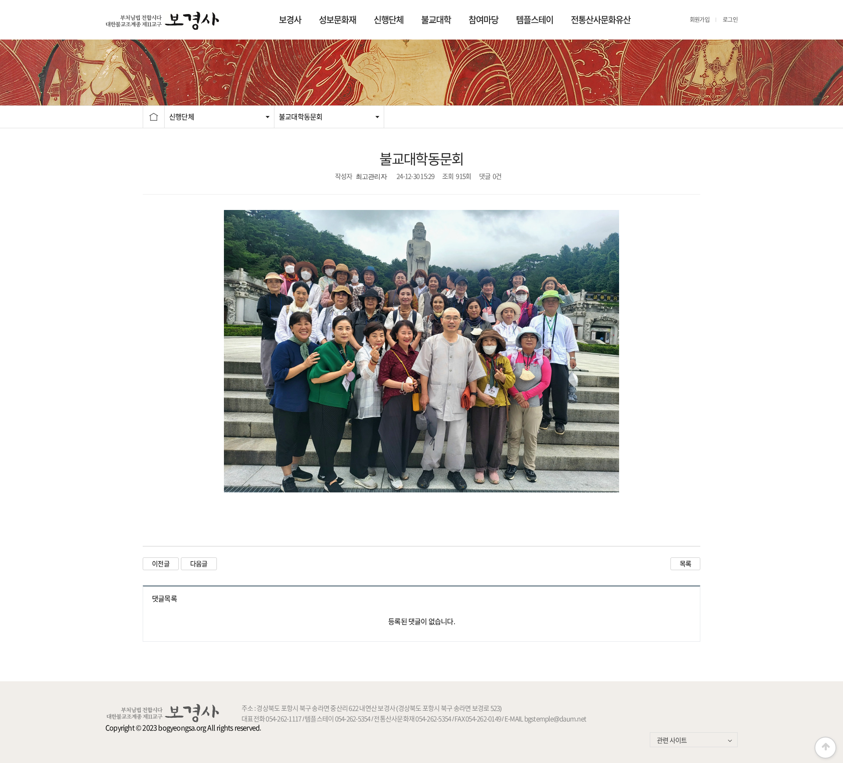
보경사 (290, 19)
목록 (686, 563)
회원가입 (700, 19)
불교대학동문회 (300, 116)
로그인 (730, 19)
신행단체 (388, 19)
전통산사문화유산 (600, 19)
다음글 (199, 563)
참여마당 (483, 19)
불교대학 (436, 19)
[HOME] (154, 117)
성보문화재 (337, 19)
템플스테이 (534, 19)
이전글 (160, 563)
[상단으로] (825, 748)
